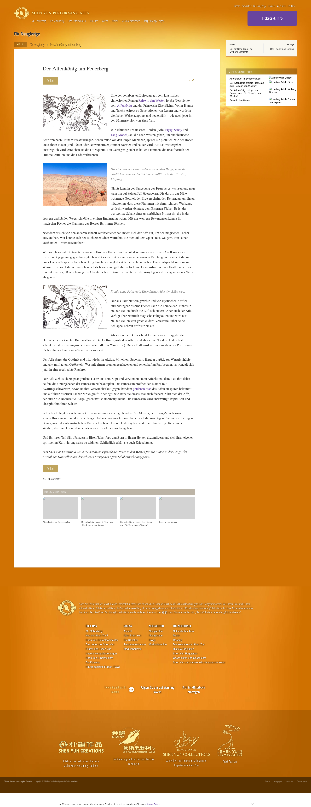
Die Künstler (93, 662)
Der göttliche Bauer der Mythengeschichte (241, 50)
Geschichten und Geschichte (189, 658)
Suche (283, 6)
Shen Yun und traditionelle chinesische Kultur (199, 662)
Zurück (21, 44)
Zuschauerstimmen (131, 21)
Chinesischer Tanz (183, 631)
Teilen (50, 80)
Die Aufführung (57, 21)
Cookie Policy (153, 804)
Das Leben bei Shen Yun (100, 644)
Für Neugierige (259, 6)
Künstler (94, 21)
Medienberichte (133, 649)
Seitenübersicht (302, 781)
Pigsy (168, 129)
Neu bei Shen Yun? (97, 635)
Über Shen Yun (132, 635)
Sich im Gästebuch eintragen (193, 689)
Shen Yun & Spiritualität (99, 658)
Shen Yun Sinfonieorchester (102, 640)
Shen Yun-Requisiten (185, 653)
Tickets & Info (272, 18)
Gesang (177, 640)
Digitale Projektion (183, 649)
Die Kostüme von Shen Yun (189, 644)
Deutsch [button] (291, 6)
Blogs (152, 640)
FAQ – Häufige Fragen (154, 21)
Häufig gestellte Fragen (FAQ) (103, 667)
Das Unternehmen (77, 21)
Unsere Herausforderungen (101, 653)
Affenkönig (124, 105)
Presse (237, 6)
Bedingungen (278, 781)
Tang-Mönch (119, 134)
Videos (105, 21)
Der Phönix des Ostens (282, 48)
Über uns (91, 626)
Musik (176, 635)
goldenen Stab (142, 388)
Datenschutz (289, 781)
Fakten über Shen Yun (98, 649)
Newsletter (247, 6)
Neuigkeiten (156, 626)
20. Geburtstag (39, 21)
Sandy (178, 129)
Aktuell (115, 21)
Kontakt (271, 6)
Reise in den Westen (151, 100)
